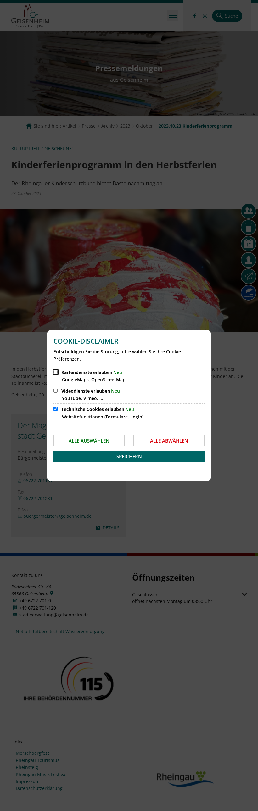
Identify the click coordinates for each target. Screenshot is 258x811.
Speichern (129, 456)
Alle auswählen (89, 441)
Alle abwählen (169, 441)
